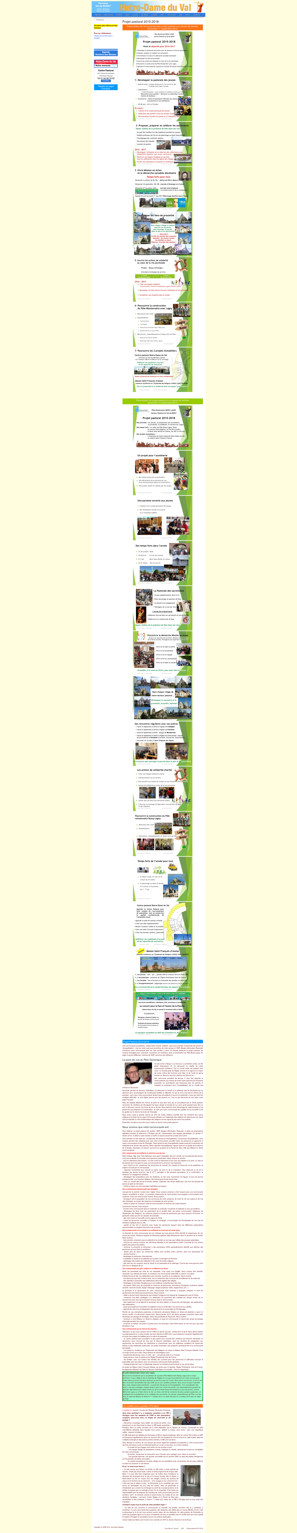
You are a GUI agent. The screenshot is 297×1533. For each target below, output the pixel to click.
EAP (182, 1528)
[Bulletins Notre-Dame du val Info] (105, 63)
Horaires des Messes (105, 54)
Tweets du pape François (106, 87)
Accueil (176, 1528)
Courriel (106, 81)
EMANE (148, 7)
